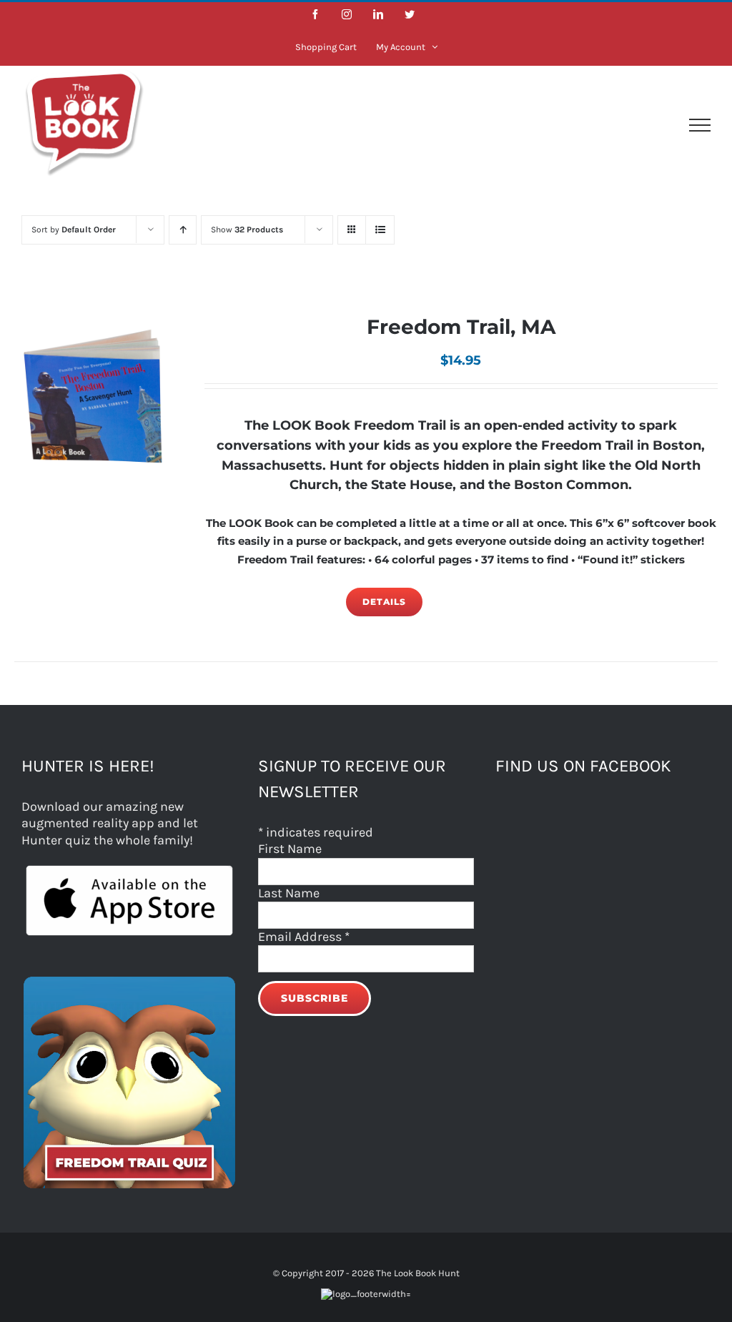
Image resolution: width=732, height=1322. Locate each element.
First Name (290, 849)
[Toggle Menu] (700, 125)
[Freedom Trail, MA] (95, 397)
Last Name (289, 893)
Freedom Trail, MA (461, 327)
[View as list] (380, 230)
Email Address (304, 936)
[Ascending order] (183, 230)
